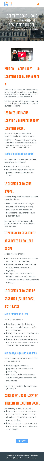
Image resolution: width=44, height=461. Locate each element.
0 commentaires (32, 29)
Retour (22, 441)
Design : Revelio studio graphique (26, 458)
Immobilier (21, 29)
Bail (16, 29)
